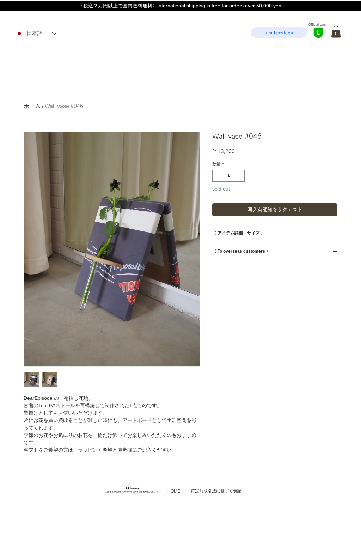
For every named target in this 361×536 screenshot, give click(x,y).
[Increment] (240, 175)
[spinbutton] (228, 175)
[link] (336, 31)
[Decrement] (217, 175)
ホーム (32, 106)
